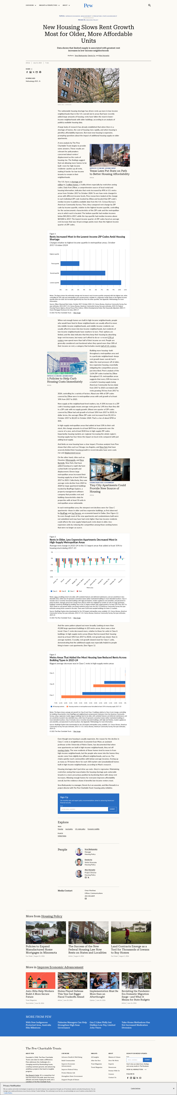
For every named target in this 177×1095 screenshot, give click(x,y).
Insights (94, 1053)
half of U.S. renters (108, 346)
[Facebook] (128, 1078)
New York (104, 447)
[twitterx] (33, 72)
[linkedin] (30, 72)
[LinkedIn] (134, 1078)
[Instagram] (131, 1078)
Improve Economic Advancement (60, 967)
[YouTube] (140, 1078)
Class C (56, 597)
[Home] (43, 1048)
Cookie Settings (135, 1088)
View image (77, 313)
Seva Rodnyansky (91, 849)
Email (61, 805)
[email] (36, 72)
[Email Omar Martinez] (86, 899)
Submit (112, 809)
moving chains (63, 750)
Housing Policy (51, 916)
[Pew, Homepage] (88, 5)
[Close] (173, 1088)
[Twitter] (137, 1078)
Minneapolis (70, 460)
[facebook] (27, 72)
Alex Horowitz (90, 870)
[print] (40, 72)
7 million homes (72, 184)
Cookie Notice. (8, 1093)
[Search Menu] (149, 5)
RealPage (64, 513)
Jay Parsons (76, 513)
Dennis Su (88, 860)
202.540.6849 (90, 896)
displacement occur (73, 453)
